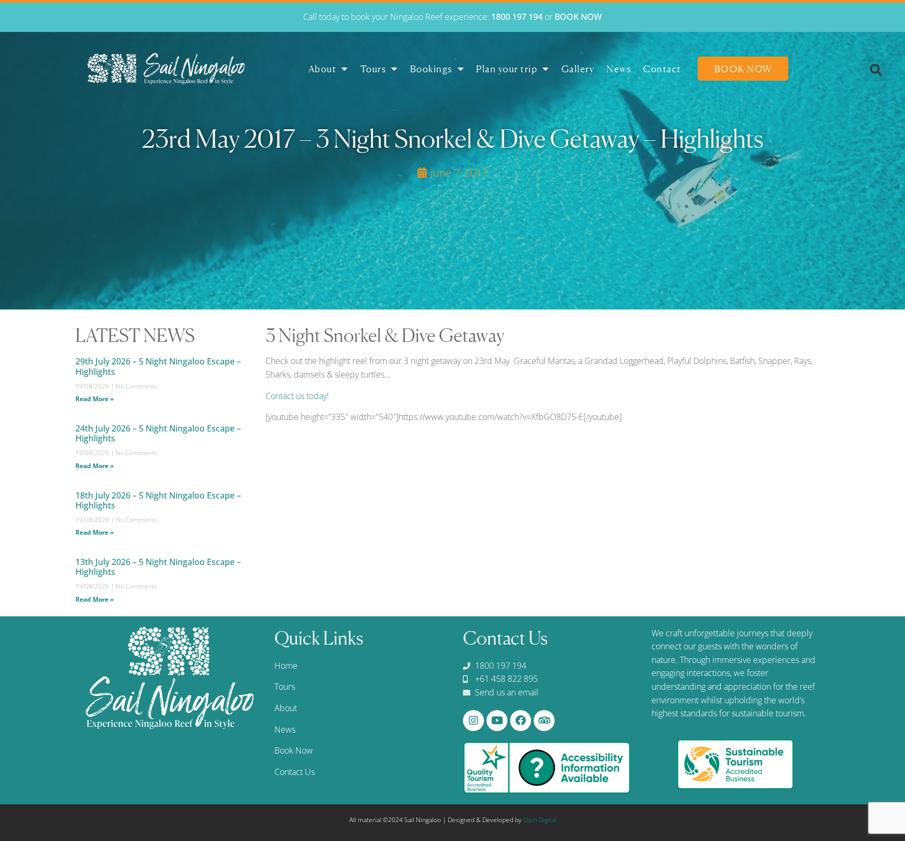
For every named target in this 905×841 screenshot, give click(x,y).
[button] (876, 70)
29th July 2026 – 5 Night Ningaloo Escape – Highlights (158, 366)
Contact (662, 68)
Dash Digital (539, 819)
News (618, 68)
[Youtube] (497, 720)
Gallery (578, 68)
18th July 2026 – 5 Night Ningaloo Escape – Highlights (158, 500)
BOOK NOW (578, 17)
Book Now (743, 68)
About (322, 68)
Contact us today (296, 396)
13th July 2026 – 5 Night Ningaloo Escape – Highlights (158, 567)
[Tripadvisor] (544, 720)
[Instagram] (473, 720)
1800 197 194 (517, 17)
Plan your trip (506, 68)
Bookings (431, 68)
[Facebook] (520, 720)
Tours (373, 68)
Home (285, 665)
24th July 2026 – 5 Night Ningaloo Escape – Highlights (158, 433)
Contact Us (294, 772)
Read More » (94, 398)
